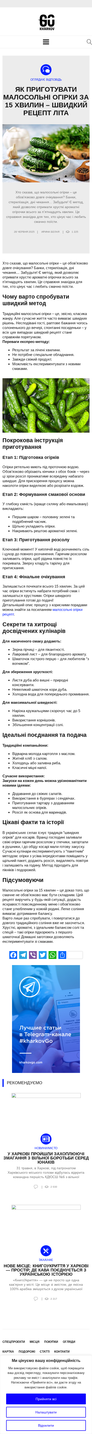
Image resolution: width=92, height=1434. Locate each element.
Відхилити (46, 1425)
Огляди (69, 1342)
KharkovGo (46, 22)
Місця (34, 1342)
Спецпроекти (13, 1342)
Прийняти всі (46, 1399)
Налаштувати (46, 1412)
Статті (45, 1351)
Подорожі (27, 1351)
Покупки (51, 1342)
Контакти (62, 1351)
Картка (8, 1351)
